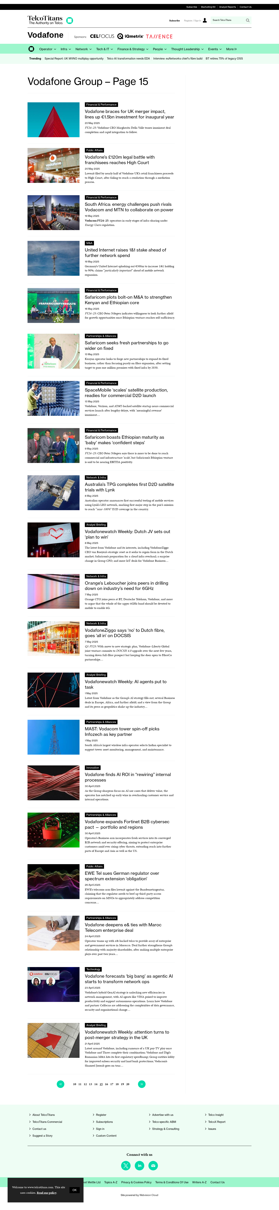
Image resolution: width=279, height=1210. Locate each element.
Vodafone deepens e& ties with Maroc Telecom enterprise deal (123, 927)
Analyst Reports (227, 6)
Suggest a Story (42, 1135)
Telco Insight (216, 1115)
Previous (60, 1084)
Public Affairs (94, 150)
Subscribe (191, 6)
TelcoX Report (216, 1122)
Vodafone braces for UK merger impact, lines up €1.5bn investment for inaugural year (129, 114)
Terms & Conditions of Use (171, 1182)
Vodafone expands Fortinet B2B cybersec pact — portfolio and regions (127, 824)
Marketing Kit (208, 6)
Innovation (92, 767)
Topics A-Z (110, 1182)
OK (75, 1190)
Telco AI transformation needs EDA (128, 58)
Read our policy (46, 1192)
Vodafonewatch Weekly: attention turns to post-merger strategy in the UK (127, 1034)
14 (95, 1084)
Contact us (39, 1129)
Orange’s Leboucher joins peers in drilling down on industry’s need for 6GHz (126, 585)
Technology (93, 969)
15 (101, 1084)
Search (248, 20)
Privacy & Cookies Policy (136, 1182)
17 (111, 1084)
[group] (230, 49)
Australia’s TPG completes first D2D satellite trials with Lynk (129, 487)
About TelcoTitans (43, 1115)
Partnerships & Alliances (101, 336)
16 (106, 1084)
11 (79, 1084)
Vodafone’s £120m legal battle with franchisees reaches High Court (120, 159)
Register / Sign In (192, 20)
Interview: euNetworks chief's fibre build (177, 58)
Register (101, 1115)
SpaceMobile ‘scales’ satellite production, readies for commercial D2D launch (126, 392)
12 (85, 1084)
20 (127, 1084)
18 (117, 1084)
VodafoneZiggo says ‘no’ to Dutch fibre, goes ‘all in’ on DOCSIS (125, 632)
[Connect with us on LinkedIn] (139, 1166)
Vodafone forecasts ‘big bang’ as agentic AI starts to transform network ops (129, 978)
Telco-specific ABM (164, 1122)
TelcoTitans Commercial (47, 1122)
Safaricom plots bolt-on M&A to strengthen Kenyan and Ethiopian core (128, 299)
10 (74, 1084)
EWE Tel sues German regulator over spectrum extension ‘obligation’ (122, 875)
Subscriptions (104, 1122)
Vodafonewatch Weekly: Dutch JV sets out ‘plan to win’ (127, 534)
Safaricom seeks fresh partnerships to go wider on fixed (127, 345)
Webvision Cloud (149, 1195)
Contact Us (245, 6)
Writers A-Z (199, 1182)
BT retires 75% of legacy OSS (224, 58)
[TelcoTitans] (50, 23)
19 (122, 1084)
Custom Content (106, 1135)
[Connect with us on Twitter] (126, 1166)
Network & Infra (96, 477)
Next (142, 1084)
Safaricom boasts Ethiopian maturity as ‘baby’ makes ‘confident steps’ (124, 439)
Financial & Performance (101, 104)
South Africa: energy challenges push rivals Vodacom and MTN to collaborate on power (129, 206)
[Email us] (153, 1166)
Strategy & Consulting (165, 1129)
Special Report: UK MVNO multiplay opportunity (74, 58)
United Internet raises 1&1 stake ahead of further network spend (125, 252)
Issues (212, 1129)
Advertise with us (162, 1115)
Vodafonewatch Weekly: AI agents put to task (126, 684)
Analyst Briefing (96, 524)
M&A (89, 243)
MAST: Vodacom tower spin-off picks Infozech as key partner (122, 731)
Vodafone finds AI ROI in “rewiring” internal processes (128, 777)
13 (90, 1084)
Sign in (100, 1129)
